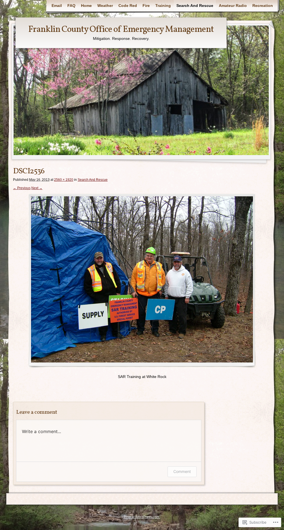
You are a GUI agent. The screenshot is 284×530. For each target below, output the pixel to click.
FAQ (71, 5)
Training (163, 5)
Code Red (127, 5)
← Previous (22, 188)
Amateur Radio (233, 5)
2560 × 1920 (63, 180)
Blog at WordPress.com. (142, 517)
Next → (36, 188)
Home (86, 5)
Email (57, 5)
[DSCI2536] (142, 281)
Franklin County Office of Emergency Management (121, 30)
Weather (105, 5)
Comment (182, 471)
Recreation (262, 5)
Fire (146, 5)
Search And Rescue (194, 5)
